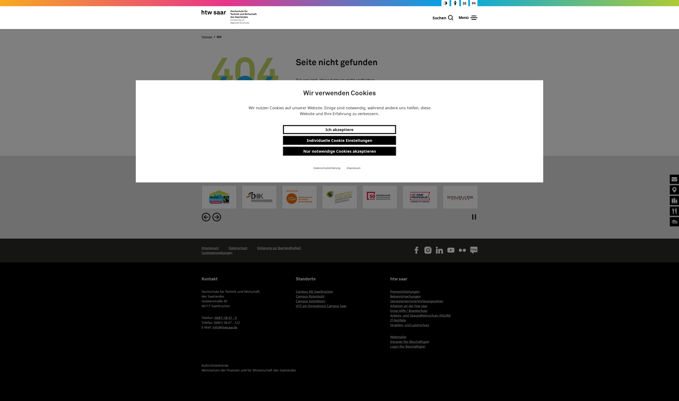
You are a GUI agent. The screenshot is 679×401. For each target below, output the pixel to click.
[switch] (445, 3)
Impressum (353, 168)
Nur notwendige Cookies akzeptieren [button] (339, 151)
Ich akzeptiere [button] (339, 129)
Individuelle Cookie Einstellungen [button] (339, 140)
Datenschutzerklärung (327, 168)
